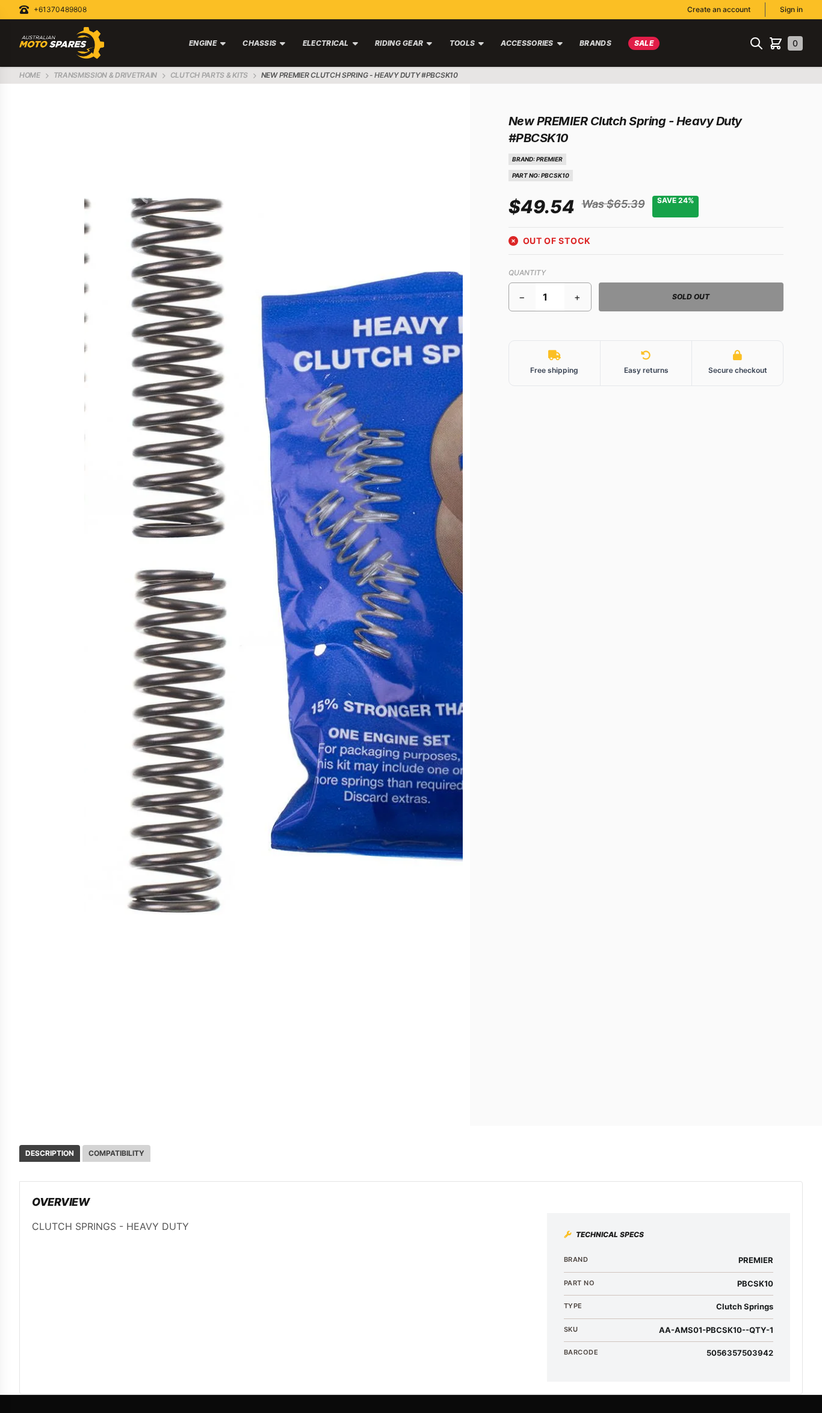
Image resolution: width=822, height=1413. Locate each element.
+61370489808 (60, 9)
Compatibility (116, 1153)
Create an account (718, 9)
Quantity (527, 272)
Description (49, 1153)
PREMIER (549, 159)
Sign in (791, 9)
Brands (595, 43)
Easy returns (646, 370)
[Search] (756, 43)
